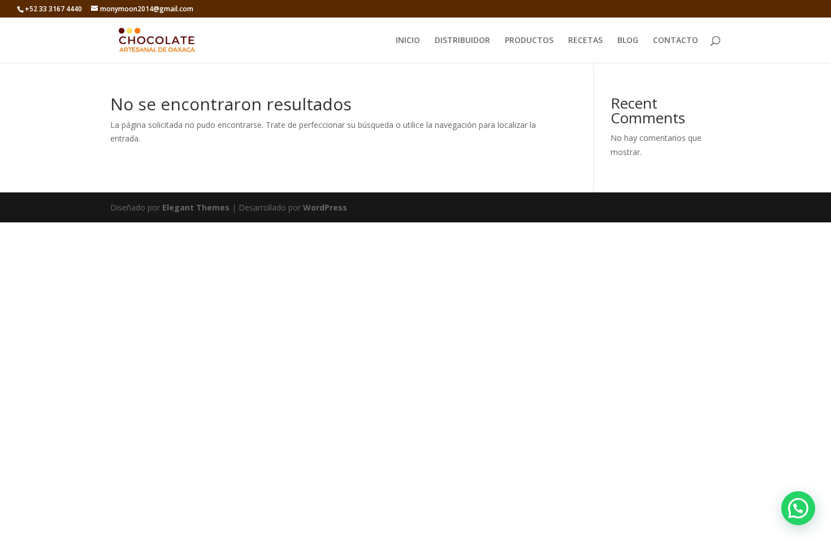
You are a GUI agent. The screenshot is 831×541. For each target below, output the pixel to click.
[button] (798, 508)
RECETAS (585, 40)
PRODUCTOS (529, 40)
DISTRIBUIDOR (462, 40)
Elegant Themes (196, 207)
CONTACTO (675, 40)
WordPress (325, 207)
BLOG (627, 40)
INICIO (408, 40)
